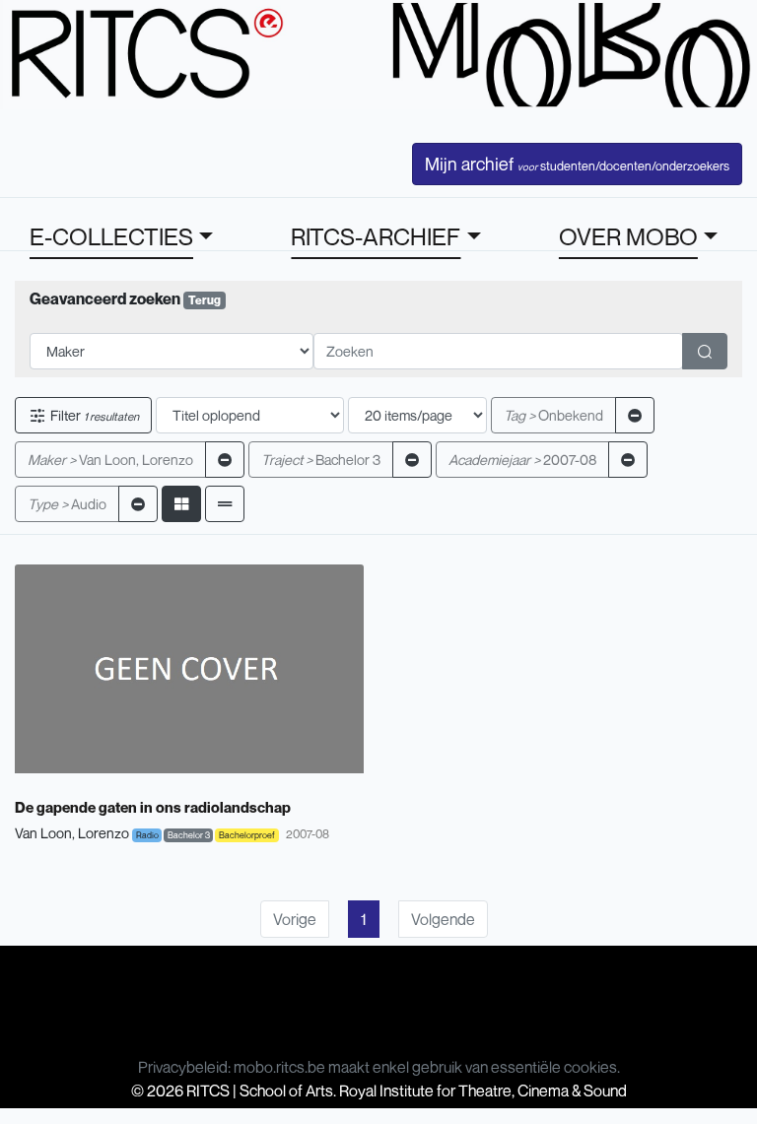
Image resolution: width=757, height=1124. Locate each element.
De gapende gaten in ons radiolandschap (153, 807)
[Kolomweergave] (181, 504)
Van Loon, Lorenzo (110, 459)
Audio (67, 504)
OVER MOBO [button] (628, 236)
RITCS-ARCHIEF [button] (375, 236)
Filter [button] (93, 415)
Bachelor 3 (320, 459)
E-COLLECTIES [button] (111, 236)
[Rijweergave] (224, 504)
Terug (204, 300)
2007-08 (522, 459)
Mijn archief (577, 163)
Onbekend (553, 415)
